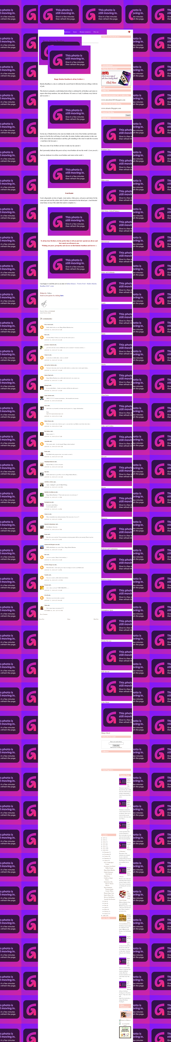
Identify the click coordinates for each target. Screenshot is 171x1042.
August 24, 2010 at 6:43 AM (53, 329)
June (105, 903)
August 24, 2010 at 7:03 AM (53, 360)
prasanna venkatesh (49, 345)
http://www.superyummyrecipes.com (54, 413)
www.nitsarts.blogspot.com (111, 108)
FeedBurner (119, 747)
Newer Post (41, 619)
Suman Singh (47, 375)
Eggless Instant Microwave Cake (129, 782)
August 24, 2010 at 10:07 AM (53, 446)
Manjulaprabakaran (49, 461)
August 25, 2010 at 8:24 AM (53, 560)
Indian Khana (47, 421)
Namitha (46, 575)
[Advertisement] (109, 803)
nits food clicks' (129, 1015)
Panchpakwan (47, 502)
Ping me (96, 32)
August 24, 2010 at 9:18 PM (53, 539)
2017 (104, 838)
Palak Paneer (107, 876)
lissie (45, 554)
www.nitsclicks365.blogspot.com (113, 100)
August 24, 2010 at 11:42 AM (53, 477)
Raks (45, 334)
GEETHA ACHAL (48, 482)
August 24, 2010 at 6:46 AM (53, 340)
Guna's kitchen (48, 395)
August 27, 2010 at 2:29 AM (53, 590)
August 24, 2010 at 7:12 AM (53, 380)
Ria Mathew (47, 431)
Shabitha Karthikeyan (49, 492)
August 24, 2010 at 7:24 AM (53, 390)
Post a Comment (43, 614)
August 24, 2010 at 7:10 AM (53, 370)
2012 (104, 846)
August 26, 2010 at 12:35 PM (53, 580)
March (106, 909)
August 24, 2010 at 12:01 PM (53, 487)
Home (41, 32)
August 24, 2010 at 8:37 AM (53, 426)
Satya (45, 405)
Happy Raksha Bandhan (109, 870)
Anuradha (46, 441)
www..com (126, 1010)
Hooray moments (85, 32)
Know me (49, 32)
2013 (104, 844)
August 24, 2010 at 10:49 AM (53, 467)
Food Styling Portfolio (62, 32)
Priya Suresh (47, 324)
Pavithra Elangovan (49, 565)
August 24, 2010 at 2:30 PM (53, 519)
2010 (104, 850)
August (106, 860)
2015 (104, 840)
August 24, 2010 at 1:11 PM (53, 497)
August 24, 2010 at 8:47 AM (53, 436)
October (106, 856)
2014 (104, 842)
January (106, 913)
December (106, 852)
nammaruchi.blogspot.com (50, 544)
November (106, 854)
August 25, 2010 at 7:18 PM (53, 570)
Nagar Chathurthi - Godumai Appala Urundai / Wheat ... (109, 889)
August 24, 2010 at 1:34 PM (53, 509)
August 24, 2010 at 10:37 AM (53, 456)
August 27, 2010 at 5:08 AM (53, 600)
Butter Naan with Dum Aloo (128, 962)
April (105, 907)
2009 (104, 915)
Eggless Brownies (129, 938)
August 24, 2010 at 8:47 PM (53, 529)
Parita (46, 451)
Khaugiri (46, 385)
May (105, 905)
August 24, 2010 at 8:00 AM (53, 400)
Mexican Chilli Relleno (109, 897)
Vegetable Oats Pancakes (109, 899)
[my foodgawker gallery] (125, 1025)
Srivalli (46, 595)
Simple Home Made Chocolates (129, 804)
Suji (45, 472)
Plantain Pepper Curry (109, 893)
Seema (46, 534)
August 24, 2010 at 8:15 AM (53, 416)
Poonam (46, 585)
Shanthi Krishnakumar (49, 524)
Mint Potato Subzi (128, 824)
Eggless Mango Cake (109, 895)
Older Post (96, 619)
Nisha (45, 605)
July (105, 901)
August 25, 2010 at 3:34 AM (53, 549)
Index (75, 32)
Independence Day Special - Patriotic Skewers (109, 883)
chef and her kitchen (49, 365)
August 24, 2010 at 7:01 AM (53, 350)
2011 (104, 848)
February (106, 911)
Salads (49, 313)
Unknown (46, 355)
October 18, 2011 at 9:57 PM (53, 610)
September (106, 858)
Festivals (45, 313)
